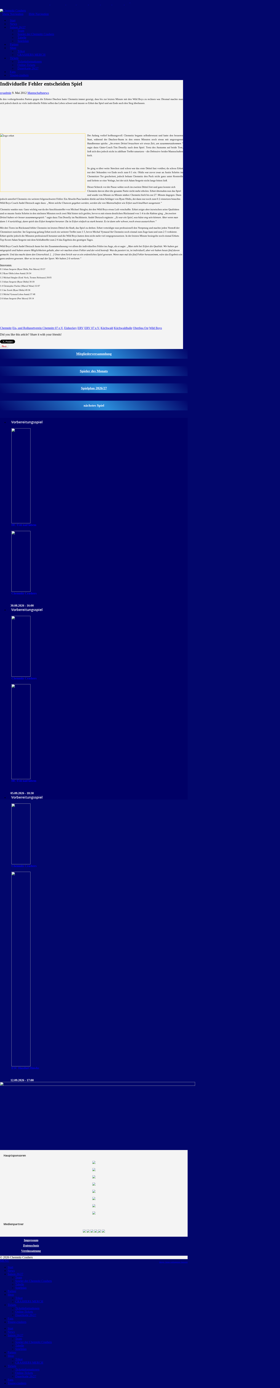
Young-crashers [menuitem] (17, 1322)
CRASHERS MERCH (32, 54)
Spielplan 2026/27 (94, 388)
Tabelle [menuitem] (19, 1284)
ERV (81, 328)
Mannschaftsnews (38, 92)
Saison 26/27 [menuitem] (15, 1274)
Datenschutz (31, 1245)
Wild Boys (155, 328)
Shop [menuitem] (11, 1294)
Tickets (14, 58)
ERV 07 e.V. (92, 328)
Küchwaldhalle (123, 328)
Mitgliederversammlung (94, 354)
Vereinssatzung (31, 1250)
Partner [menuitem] (12, 1291)
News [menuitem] (11, 1270)
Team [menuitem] (18, 1277)
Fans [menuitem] (10, 1318)
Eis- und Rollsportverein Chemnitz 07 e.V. (37, 328)
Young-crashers (19, 75)
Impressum (31, 1240)
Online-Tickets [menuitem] (24, 1311)
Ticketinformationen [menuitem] (27, 1308)
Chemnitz (6, 328)
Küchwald (107, 328)
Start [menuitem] (10, 1267)
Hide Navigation (39, 14)
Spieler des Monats (94, 371)
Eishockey (70, 328)
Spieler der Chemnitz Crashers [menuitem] (33, 1281)
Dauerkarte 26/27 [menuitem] (25, 1315)
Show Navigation (12, 14)
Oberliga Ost (140, 328)
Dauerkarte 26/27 (28, 68)
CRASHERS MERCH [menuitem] (29, 1301)
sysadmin (5, 92)
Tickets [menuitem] (12, 1304)
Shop (13, 47)
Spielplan (23, 41)
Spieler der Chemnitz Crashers (36, 34)
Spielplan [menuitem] (20, 1287)
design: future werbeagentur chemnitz (173, 1262)
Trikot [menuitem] (18, 1298)
